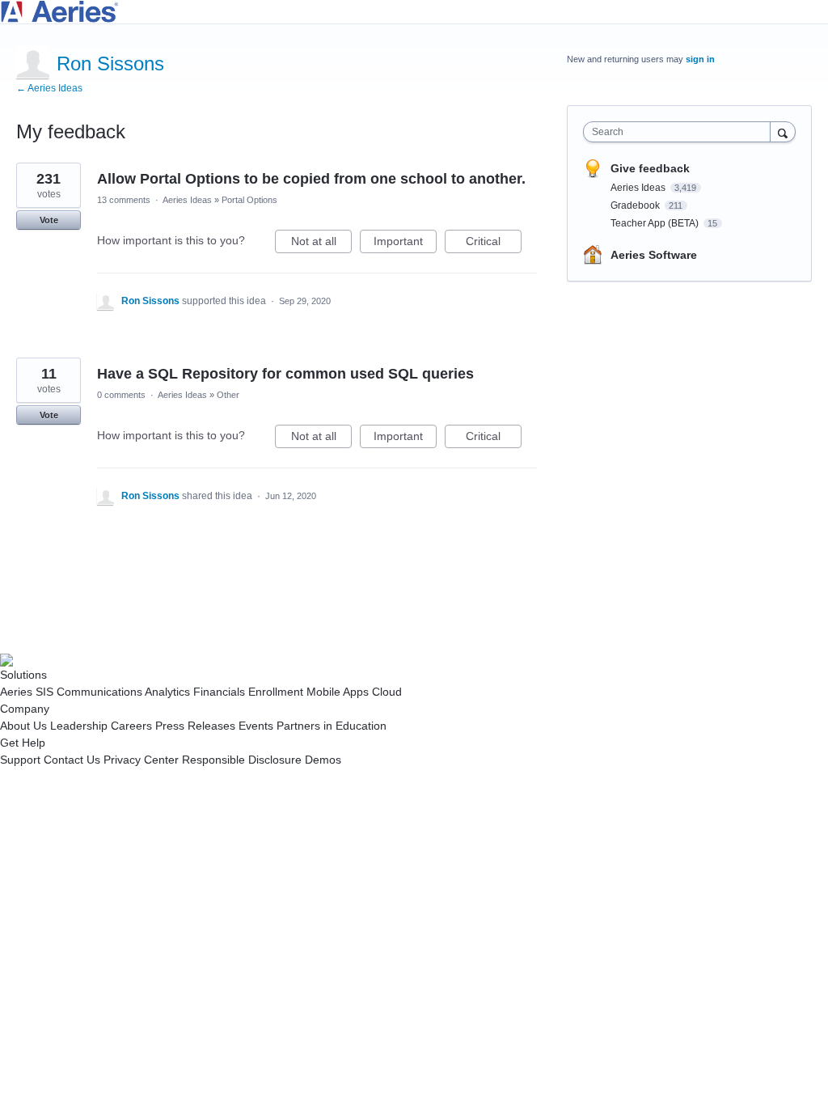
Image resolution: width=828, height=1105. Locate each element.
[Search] (783, 131)
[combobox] (680, 132)
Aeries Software (653, 254)
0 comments (121, 395)
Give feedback (650, 168)
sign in (700, 59)
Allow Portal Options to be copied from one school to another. (311, 179)
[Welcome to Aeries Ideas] (414, 11)
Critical (494, 244)
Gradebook (636, 205)
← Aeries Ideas (49, 88)
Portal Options (249, 200)
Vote (49, 220)
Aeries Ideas (187, 200)
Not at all (321, 244)
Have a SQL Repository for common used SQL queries (285, 374)
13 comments (123, 200)
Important (405, 244)
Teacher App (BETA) (655, 223)
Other (228, 395)
